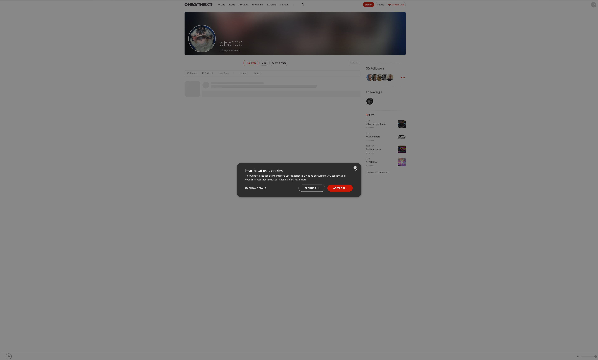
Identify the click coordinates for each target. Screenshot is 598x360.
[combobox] (355, 167)
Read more (300, 179)
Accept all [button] (340, 188)
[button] (255, 188)
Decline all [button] (312, 188)
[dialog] (299, 180)
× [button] (356, 170)
